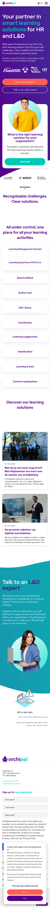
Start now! (25, 161)
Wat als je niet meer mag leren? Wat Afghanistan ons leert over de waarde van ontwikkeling (24, 471)
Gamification (25, 351)
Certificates (25, 322)
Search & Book (25, 277)
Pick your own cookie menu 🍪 (25, 886)
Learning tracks (25, 366)
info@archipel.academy (11, 783)
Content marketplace (25, 381)
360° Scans (25, 307)
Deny (25, 898)
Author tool (25, 292)
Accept (25, 892)
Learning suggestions (25, 336)
